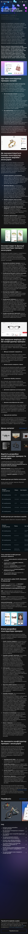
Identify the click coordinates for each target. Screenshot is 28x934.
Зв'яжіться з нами (22, 789)
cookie (23, 925)
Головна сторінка (4, 15)
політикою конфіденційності (16, 927)
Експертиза (12, 15)
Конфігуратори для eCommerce (8, 17)
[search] (20, 1)
